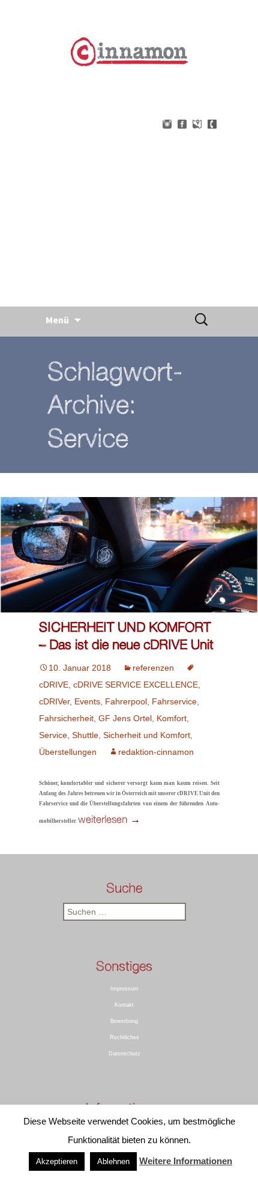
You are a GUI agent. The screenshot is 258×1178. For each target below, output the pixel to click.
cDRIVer (54, 701)
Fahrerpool (126, 701)
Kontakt (124, 1005)
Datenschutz (124, 1054)
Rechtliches (124, 1037)
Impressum (124, 989)
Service (53, 735)
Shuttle (85, 735)
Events (87, 701)
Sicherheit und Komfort (146, 735)
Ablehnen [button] (113, 1161)
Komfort (172, 718)
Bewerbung (124, 1021)
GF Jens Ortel (125, 718)
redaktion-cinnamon (156, 752)
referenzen (153, 668)
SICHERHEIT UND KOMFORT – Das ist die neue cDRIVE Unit (126, 635)
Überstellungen (68, 752)
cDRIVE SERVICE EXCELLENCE (135, 684)
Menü (57, 320)
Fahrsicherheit (66, 718)
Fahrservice (174, 701)
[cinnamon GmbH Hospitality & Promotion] (129, 182)
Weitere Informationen (185, 1161)
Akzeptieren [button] (56, 1161)
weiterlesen (109, 819)
